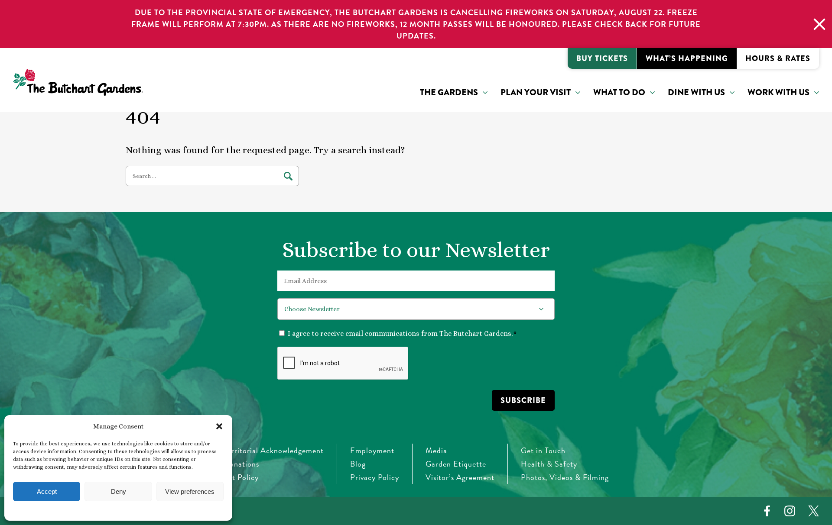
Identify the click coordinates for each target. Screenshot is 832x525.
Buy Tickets (602, 58)
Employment (372, 450)
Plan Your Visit (535, 92)
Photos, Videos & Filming (565, 477)
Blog (358, 464)
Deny (118, 491)
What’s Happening (687, 58)
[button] (219, 426)
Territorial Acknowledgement (274, 450)
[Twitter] (813, 511)
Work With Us (778, 92)
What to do (619, 92)
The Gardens (449, 92)
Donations (241, 464)
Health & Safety (549, 464)
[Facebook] (767, 511)
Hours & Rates (777, 58)
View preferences (189, 491)
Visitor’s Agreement (460, 477)
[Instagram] (789, 511)
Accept (47, 491)
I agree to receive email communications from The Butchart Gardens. (402, 333)
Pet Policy (241, 477)
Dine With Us (696, 92)
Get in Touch (543, 450)
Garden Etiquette (456, 464)
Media (436, 450)
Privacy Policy (374, 477)
